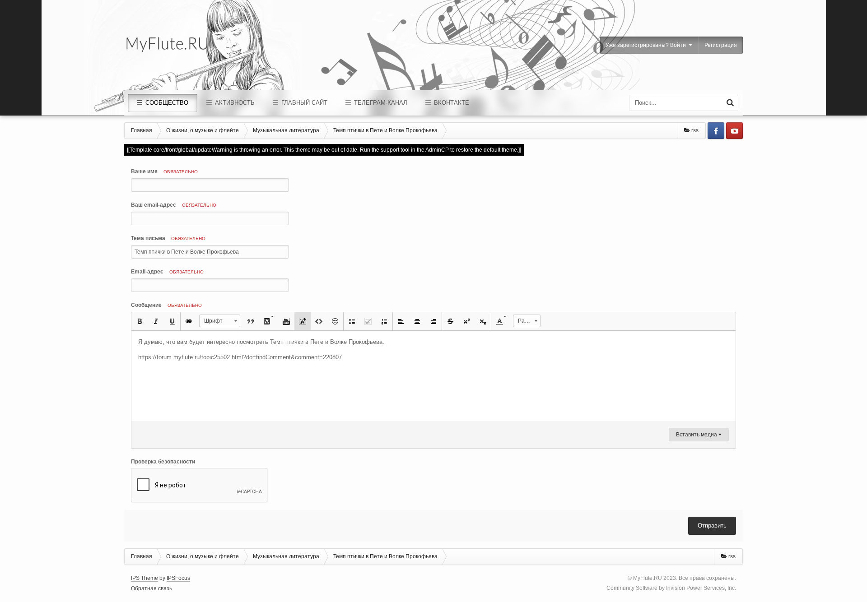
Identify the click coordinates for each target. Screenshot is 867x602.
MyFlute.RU (647, 578)
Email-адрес (167, 272)
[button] (139, 321)
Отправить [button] (712, 525)
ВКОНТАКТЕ (450, 102)
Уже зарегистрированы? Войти (647, 45)
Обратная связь (151, 588)
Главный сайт (303, 102)
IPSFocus (178, 578)
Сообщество (166, 102)
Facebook (716, 130)
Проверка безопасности (163, 461)
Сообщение (166, 305)
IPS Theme (144, 578)
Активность (234, 102)
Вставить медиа (697, 434)
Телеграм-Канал (379, 102)
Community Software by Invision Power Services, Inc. (671, 588)
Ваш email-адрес (173, 205)
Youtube (734, 130)
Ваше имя (164, 171)
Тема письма (168, 238)
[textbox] (433, 376)
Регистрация (720, 45)
